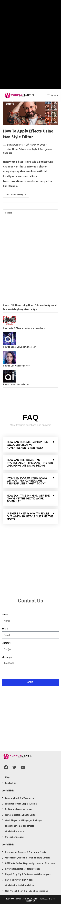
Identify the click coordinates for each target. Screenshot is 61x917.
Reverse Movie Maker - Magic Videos (22, 868)
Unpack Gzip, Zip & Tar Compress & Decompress (28, 874)
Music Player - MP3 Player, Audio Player (23, 820)
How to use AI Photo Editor (16, 384)
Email (5, 628)
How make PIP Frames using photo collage (24, 328)
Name (5, 614)
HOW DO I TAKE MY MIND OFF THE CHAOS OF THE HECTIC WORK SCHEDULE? (28, 498)
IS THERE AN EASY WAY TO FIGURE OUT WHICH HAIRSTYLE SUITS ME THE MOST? (30, 516)
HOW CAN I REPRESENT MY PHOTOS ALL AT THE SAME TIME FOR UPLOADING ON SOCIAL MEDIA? (30, 462)
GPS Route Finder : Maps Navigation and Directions (30, 863)
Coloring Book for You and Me (19, 798)
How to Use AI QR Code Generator (19, 346)
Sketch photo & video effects (19, 825)
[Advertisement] (30, 45)
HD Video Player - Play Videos (19, 879)
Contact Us (10, 783)
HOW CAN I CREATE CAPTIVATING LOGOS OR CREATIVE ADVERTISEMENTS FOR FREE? (27, 445)
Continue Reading (17, 194)
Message (7, 657)
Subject (6, 642)
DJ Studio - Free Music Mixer (18, 809)
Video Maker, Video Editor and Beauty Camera (27, 857)
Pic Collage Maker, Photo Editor (20, 814)
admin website (15, 144)
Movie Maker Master (15, 831)
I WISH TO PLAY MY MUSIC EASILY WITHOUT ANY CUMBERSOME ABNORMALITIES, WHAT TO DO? (27, 480)
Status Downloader (14, 837)
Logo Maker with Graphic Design (21, 803)
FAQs (7, 777)
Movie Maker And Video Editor (20, 885)
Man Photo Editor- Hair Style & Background (26, 891)
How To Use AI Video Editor (16, 365)
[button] (30, 445)
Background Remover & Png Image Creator (26, 852)
